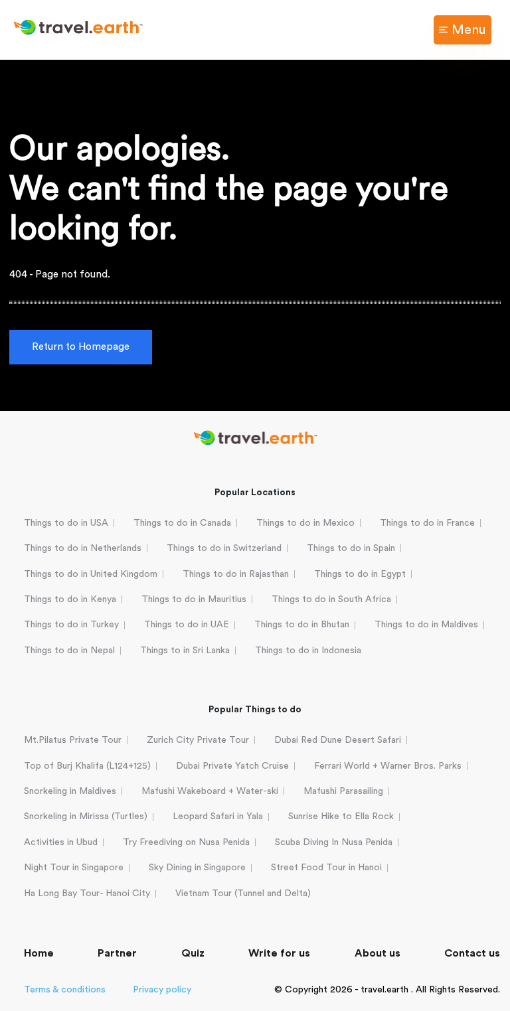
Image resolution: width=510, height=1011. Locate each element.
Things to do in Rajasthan (236, 574)
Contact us (472, 953)
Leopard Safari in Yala (218, 816)
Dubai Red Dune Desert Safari (337, 740)
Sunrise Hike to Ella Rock (341, 816)
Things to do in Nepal (69, 650)
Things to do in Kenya (70, 599)
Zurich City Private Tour (198, 740)
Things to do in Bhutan (301, 624)
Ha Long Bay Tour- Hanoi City (87, 893)
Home (39, 953)
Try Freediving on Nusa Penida (186, 842)
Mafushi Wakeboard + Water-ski (209, 791)
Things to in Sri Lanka (185, 650)
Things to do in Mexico (305, 523)
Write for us (279, 953)
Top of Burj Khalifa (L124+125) (87, 766)
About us (377, 953)
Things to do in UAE (186, 624)
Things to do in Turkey (71, 624)
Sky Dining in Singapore (197, 867)
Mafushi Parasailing (343, 791)
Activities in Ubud (61, 842)
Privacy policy (162, 989)
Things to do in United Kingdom (90, 574)
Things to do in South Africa (331, 599)
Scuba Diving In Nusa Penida (333, 842)
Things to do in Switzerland (224, 548)
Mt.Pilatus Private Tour (73, 740)
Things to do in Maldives (426, 624)
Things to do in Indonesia (308, 650)
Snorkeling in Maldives (70, 791)
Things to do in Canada (182, 523)
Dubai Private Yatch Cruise (232, 766)
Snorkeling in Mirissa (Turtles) (85, 816)
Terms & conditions (65, 989)
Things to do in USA (66, 523)
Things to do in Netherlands (82, 548)
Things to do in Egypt (360, 574)
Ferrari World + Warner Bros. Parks (388, 766)
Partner (117, 953)
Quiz (193, 953)
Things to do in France (427, 523)
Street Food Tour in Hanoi (326, 867)
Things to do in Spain (351, 548)
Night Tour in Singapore (74, 867)
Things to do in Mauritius (193, 599)
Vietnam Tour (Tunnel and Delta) (243, 893)
